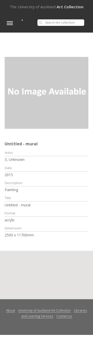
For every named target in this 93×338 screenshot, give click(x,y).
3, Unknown (15, 159)
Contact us (64, 316)
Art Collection (46, 6)
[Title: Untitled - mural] (46, 92)
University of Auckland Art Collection (44, 310)
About (10, 310)
